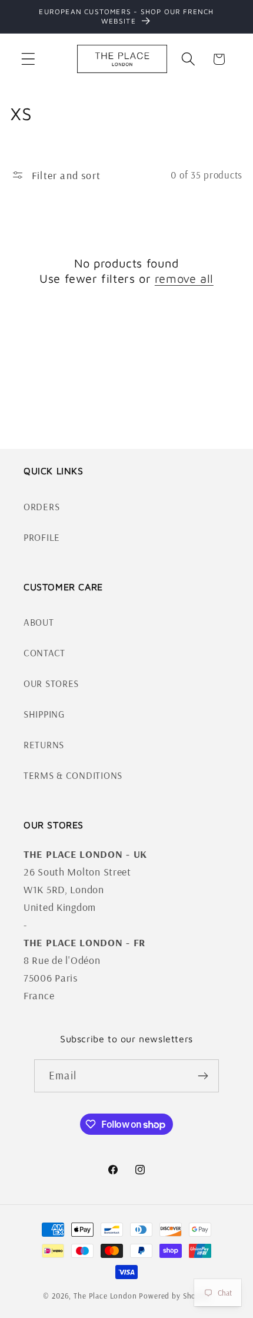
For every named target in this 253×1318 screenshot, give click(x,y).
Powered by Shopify (174, 1295)
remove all (184, 278)
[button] (28, 59)
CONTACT (44, 652)
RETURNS (44, 744)
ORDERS (41, 506)
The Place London (105, 1295)
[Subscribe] (202, 1075)
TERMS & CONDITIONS (73, 775)
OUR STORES (51, 683)
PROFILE (42, 537)
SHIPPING (44, 714)
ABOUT (39, 622)
